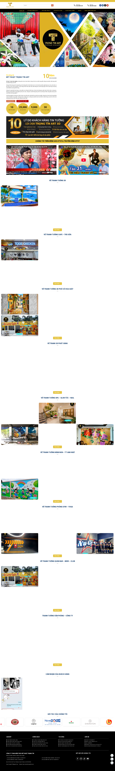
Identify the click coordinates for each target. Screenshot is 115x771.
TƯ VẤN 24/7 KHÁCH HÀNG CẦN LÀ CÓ (40, 740)
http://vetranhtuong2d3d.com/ (28, 765)
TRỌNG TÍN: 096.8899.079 (90, 740)
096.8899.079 (55, 760)
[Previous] (4, 40)
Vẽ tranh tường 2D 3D (32, 10)
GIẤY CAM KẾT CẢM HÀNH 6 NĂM (65, 743)
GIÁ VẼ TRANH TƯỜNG (70, 10)
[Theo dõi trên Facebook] (100, 5)
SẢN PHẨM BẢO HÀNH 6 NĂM (12, 740)
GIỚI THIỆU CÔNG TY (46, 10)
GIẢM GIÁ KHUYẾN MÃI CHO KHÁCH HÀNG (40, 743)
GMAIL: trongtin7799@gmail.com (91, 742)
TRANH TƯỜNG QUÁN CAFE (90, 10)
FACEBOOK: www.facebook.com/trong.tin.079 (93, 745)
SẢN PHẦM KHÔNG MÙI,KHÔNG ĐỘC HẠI (14, 745)
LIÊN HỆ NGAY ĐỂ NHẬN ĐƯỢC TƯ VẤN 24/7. (93, 746)
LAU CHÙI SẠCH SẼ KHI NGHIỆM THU (66, 742)
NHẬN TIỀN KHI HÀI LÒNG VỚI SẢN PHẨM (14, 742)
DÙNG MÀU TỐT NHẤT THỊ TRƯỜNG (13, 743)
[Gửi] (52, 5)
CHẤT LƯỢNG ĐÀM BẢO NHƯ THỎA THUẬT (67, 746)
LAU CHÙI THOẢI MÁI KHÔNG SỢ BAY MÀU (14, 746)
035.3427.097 (57, 758)
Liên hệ (79, 10)
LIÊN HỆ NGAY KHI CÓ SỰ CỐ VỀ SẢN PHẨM (67, 745)
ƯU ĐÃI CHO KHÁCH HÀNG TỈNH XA (39, 745)
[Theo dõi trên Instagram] (103, 5)
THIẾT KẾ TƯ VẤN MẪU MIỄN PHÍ (39, 742)
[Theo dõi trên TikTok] (105, 5)
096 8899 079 (22, 758)
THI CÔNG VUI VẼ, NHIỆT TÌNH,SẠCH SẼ (66, 740)
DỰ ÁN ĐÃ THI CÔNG (58, 10)
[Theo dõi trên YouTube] (107, 5)
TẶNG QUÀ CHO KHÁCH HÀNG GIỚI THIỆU (40, 746)
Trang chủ (21, 10)
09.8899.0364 (20, 760)
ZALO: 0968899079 (89, 743)
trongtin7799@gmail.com (13, 765)
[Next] (111, 40)
